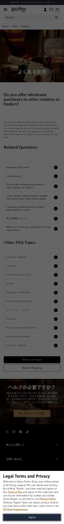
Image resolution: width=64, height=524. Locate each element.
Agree (32, 517)
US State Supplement (15, 509)
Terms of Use (15, 492)
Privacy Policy (47, 499)
